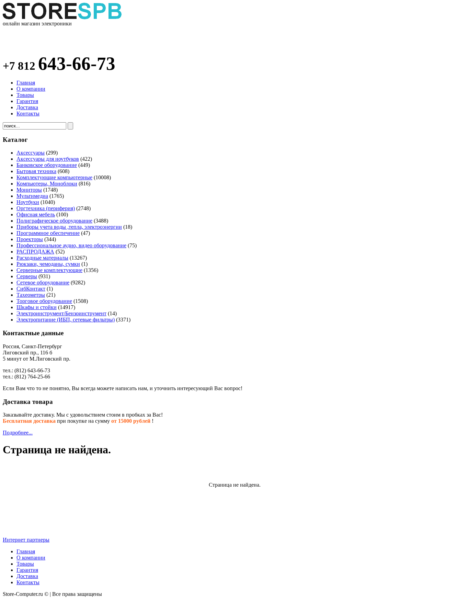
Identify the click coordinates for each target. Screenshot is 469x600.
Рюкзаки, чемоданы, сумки (48, 264)
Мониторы (29, 190)
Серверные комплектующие (49, 270)
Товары (25, 95)
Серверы (26, 276)
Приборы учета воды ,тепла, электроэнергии (69, 227)
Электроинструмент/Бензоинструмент (61, 313)
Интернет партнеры (26, 540)
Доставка (27, 107)
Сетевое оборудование (42, 282)
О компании (30, 89)
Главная (25, 83)
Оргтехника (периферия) (45, 208)
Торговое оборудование (44, 301)
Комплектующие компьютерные (54, 177)
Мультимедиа (32, 196)
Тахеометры (30, 295)
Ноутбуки (27, 202)
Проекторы (29, 239)
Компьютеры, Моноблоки (46, 183)
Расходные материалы (42, 258)
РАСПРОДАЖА (35, 251)
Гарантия (27, 101)
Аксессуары (30, 153)
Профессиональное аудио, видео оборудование (71, 245)
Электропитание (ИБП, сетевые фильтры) (65, 319)
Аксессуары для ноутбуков (47, 159)
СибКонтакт (30, 289)
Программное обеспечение (48, 233)
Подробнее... (18, 432)
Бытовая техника (36, 171)
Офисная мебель (35, 214)
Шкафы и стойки (36, 307)
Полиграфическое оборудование (54, 221)
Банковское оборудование (46, 165)
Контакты (27, 113)
